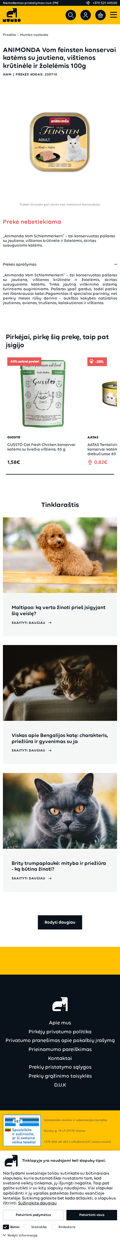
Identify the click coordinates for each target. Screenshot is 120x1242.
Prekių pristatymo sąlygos (60, 1067)
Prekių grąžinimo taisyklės (60, 1076)
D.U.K (60, 1085)
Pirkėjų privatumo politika (60, 1031)
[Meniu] (113, 15)
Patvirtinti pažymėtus (33, 1215)
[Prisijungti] (85, 15)
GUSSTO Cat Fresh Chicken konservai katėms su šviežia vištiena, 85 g (41, 447)
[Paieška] (71, 15)
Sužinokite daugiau (37, 1203)
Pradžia (9, 35)
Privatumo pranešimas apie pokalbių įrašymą (60, 1040)
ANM (7, 74)
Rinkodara (67, 1227)
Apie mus (60, 1022)
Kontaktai (60, 1058)
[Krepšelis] (100, 15)
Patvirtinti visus (92, 1215)
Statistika (39, 1227)
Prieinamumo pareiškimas (60, 1049)
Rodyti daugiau (60, 922)
